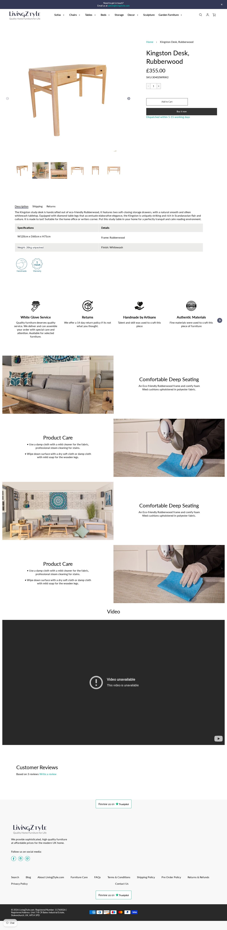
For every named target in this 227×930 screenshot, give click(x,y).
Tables (89, 14)
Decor (131, 14)
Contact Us (121, 883)
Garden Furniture (169, 14)
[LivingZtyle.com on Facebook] (13, 859)
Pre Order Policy (171, 877)
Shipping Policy (146, 877)
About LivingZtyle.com (51, 877)
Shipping (37, 206)
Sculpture (149, 14)
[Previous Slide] (7, 98)
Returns (51, 206)
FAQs (97, 877)
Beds (104, 14)
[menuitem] (60, 14)
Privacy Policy (19, 883)
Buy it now (182, 111)
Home (149, 41)
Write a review (48, 774)
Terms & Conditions (119, 877)
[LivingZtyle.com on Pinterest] (27, 859)
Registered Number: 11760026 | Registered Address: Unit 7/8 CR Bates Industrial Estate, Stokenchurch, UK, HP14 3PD (39, 912)
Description (21, 206)
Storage (119, 14)
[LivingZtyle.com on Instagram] (20, 859)
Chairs (73, 14)
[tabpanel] (22, 170)
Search (15, 877)
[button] (167, 101)
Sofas (57, 14)
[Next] (219, 320)
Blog (28, 877)
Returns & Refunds (198, 877)
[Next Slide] (128, 98)
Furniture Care (79, 877)
